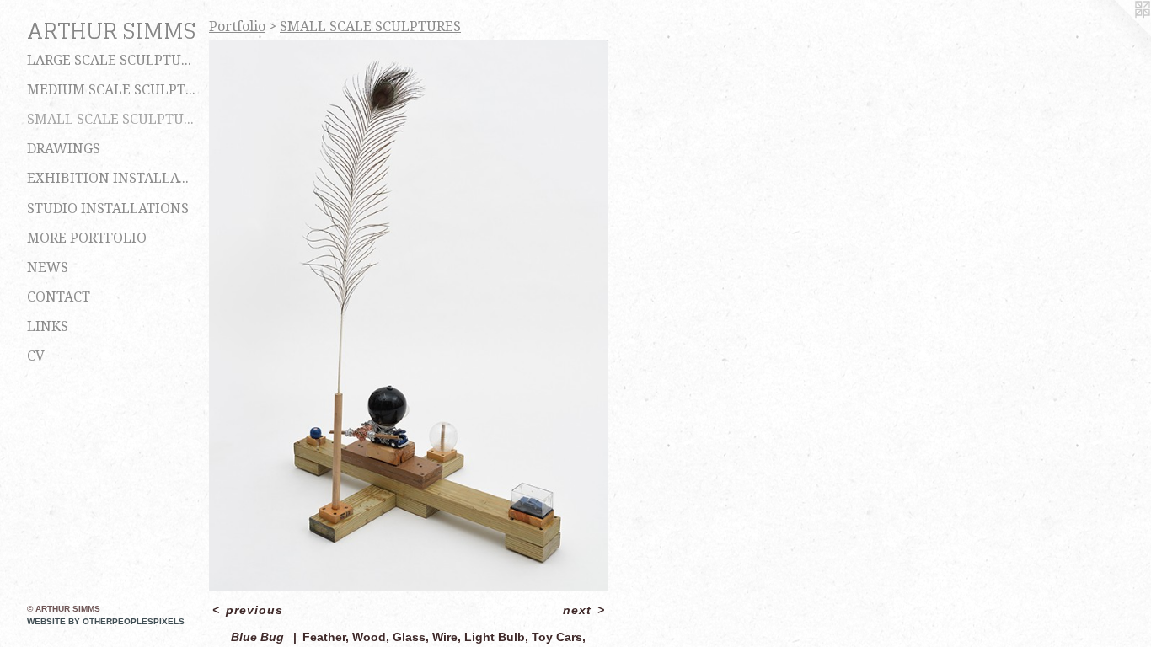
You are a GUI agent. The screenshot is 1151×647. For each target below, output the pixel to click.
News (47, 267)
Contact (58, 297)
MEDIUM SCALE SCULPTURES (111, 90)
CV (36, 356)
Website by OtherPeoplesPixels (106, 621)
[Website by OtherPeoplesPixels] (1117, 33)
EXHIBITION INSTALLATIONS (111, 178)
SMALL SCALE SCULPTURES (111, 119)
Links (47, 326)
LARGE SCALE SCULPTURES (111, 60)
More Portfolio (87, 238)
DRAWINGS (63, 149)
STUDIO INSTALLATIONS (108, 209)
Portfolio (237, 27)
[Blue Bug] (408, 315)
